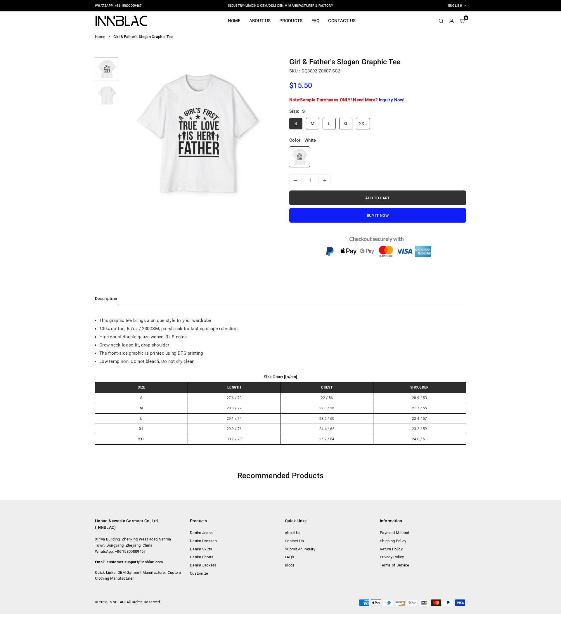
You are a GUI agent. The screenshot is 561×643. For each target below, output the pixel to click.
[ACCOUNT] (451, 20)
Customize (199, 573)
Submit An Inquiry (300, 549)
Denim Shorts (202, 557)
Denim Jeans (201, 533)
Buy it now (378, 215)
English (455, 6)
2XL (363, 123)
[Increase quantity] (324, 180)
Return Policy (391, 549)
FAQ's (290, 557)
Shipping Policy (393, 541)
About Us (260, 20)
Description (106, 298)
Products (290, 20)
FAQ (315, 20)
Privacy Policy (392, 557)
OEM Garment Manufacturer (141, 572)
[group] (198, 135)
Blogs (290, 565)
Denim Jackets (203, 565)
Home (234, 20)
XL (346, 123)
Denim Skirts (201, 549)
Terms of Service (394, 565)
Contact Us (342, 20)
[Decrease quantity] (295, 180)
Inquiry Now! (392, 100)
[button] (268, 135)
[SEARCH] (441, 20)
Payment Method (394, 533)
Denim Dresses (203, 541)
